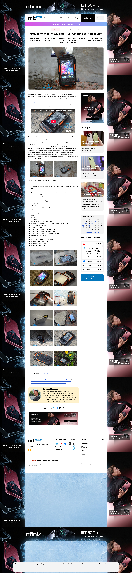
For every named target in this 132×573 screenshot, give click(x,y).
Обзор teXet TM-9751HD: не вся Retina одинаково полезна (48, 377)
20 (101, 227)
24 (83, 221)
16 (89, 227)
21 (83, 229)
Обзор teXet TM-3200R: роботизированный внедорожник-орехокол (51, 379)
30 (101, 221)
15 (86, 227)
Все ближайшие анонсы (92, 232)
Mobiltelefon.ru (45, 373)
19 (98, 227)
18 (95, 227)
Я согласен (66, 569)
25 (86, 221)
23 (89, 229)
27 (92, 221)
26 (89, 221)
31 (83, 223)
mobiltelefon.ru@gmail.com (47, 460)
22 (86, 229)
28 (95, 221)
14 (83, 227)
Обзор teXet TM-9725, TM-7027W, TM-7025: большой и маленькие (51, 381)
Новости (55, 29)
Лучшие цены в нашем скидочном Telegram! (66, 24)
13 (101, 225)
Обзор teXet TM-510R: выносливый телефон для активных (48, 383)
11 (95, 225)
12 (98, 225)
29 (98, 221)
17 (92, 227)
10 (92, 225)
